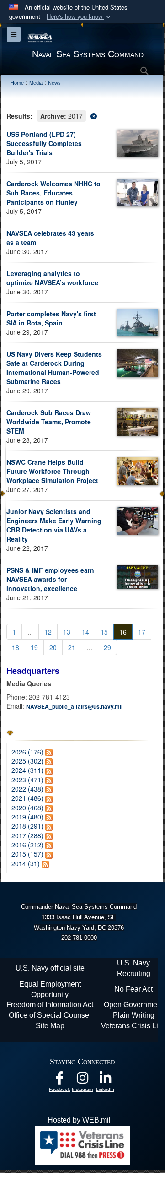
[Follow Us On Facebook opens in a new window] (59, 1080)
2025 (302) (27, 760)
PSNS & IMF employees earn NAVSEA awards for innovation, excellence (50, 579)
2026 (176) (27, 751)
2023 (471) (27, 779)
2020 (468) (27, 807)
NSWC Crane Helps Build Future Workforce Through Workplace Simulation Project (52, 471)
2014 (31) (25, 863)
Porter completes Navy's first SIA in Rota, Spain (51, 318)
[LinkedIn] (105, 1080)
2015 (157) (27, 853)
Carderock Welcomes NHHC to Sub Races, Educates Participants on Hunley (53, 192)
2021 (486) (27, 798)
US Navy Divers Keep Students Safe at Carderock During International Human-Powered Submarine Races (54, 367)
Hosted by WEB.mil (79, 1120)
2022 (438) (27, 788)
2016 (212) (27, 844)
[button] (79, 17)
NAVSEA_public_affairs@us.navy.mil (74, 706)
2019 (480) (27, 816)
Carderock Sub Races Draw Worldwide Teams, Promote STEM (48, 421)
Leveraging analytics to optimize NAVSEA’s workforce (52, 278)
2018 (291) (27, 825)
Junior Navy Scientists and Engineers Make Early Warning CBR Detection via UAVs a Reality (53, 525)
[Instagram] (82, 1080)
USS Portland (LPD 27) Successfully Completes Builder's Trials (44, 143)
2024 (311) (27, 770)
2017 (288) (27, 835)
